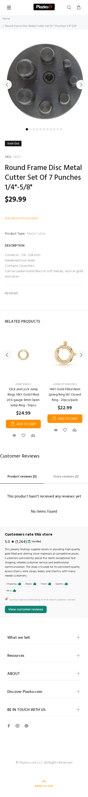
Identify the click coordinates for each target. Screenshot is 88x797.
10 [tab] (57, 129)
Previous (7, 84)
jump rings (23, 384)
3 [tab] (34, 129)
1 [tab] (27, 129)
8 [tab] (51, 129)
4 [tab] (37, 129)
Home (6, 18)
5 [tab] (40, 129)
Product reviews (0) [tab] (22, 476)
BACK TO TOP (44, 786)
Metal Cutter (36, 234)
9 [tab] (54, 129)
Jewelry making (65, 384)
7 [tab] (47, 129)
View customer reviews (25, 609)
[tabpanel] (44, 82)
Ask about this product (21, 218)
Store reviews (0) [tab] (66, 476)
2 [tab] (30, 129)
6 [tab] (44, 129)
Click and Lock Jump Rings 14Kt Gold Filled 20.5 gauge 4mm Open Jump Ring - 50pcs (23, 397)
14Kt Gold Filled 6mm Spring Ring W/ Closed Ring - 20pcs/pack (65, 395)
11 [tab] (61, 129)
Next (81, 84)
